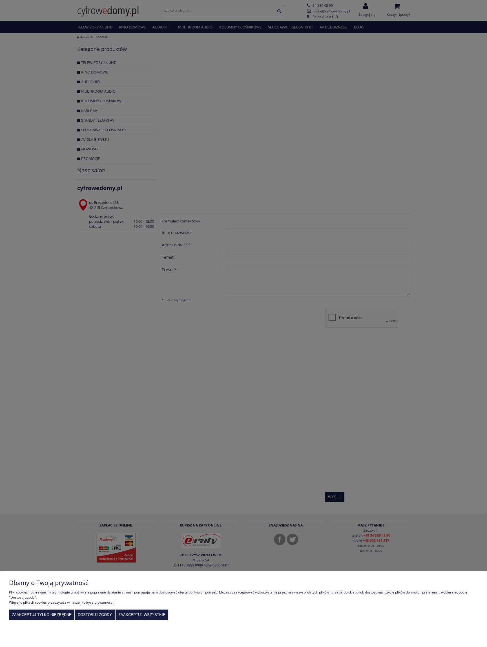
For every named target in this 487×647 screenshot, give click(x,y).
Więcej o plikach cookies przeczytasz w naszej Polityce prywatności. (61, 602)
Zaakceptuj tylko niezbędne (42, 615)
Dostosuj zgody (95, 615)
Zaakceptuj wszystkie (141, 615)
